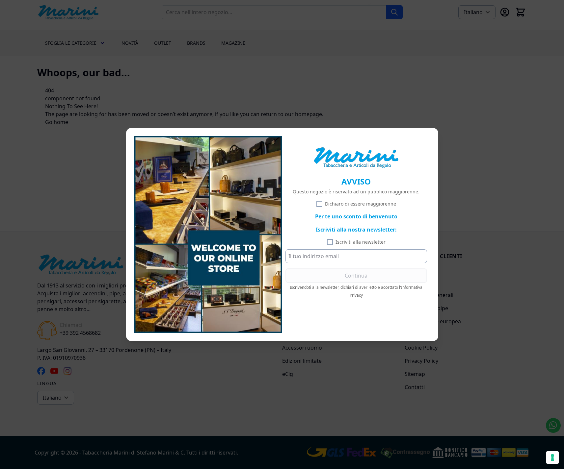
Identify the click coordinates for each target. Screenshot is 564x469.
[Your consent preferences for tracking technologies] (552, 457)
